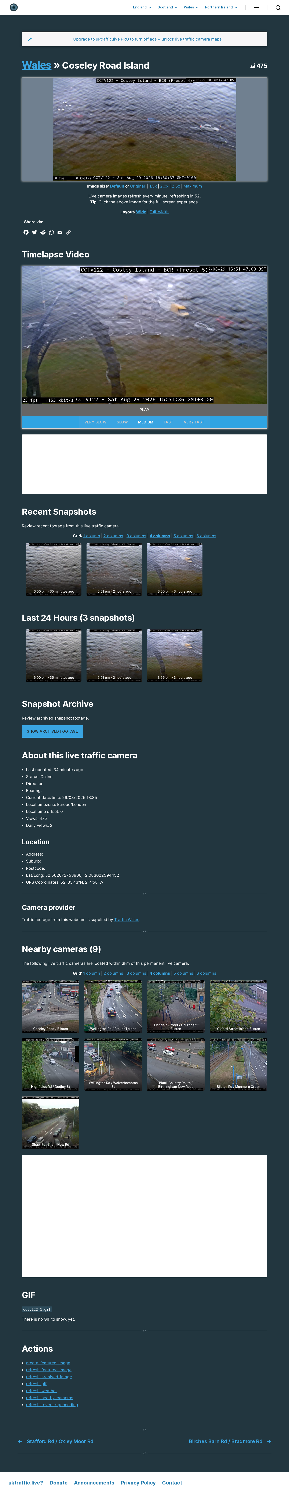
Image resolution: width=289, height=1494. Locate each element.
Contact (172, 1483)
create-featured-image (48, 1363)
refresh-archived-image (49, 1376)
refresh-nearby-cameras (49, 1397)
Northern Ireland (219, 7)
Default (117, 186)
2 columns (113, 535)
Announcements (94, 1483)
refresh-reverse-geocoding (52, 1404)
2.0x (164, 186)
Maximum (192, 186)
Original (137, 186)
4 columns (160, 535)
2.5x (176, 186)
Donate (59, 1483)
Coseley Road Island (105, 65)
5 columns (183, 535)
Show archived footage (52, 731)
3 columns (136, 535)
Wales (189, 7)
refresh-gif (36, 1383)
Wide (141, 212)
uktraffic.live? (25, 1483)
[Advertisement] (144, 464)
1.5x (153, 186)
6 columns (206, 535)
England (140, 7)
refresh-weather (41, 1390)
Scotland (165, 7)
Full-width (159, 212)
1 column (91, 535)
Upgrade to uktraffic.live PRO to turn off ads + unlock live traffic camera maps (147, 39)
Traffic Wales (126, 919)
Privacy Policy (138, 1483)
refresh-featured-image (49, 1369)
